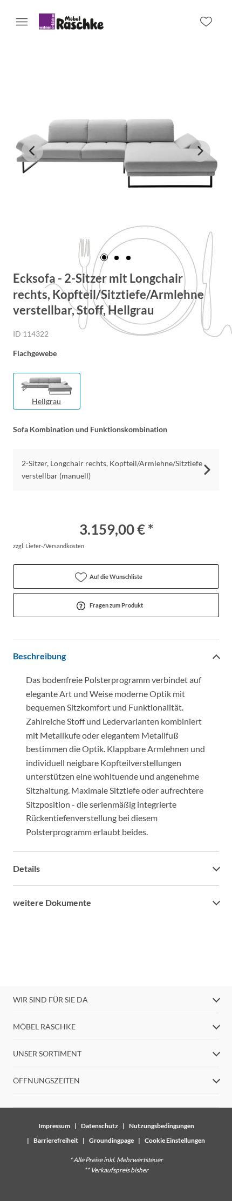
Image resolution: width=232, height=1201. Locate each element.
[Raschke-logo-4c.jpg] (71, 21)
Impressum (54, 1126)
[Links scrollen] (32, 151)
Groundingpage (111, 1140)
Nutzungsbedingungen (161, 1126)
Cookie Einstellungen (175, 1140)
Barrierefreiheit (55, 1140)
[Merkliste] (206, 21)
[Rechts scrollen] (199, 151)
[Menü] (21, 21)
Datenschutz (99, 1126)
